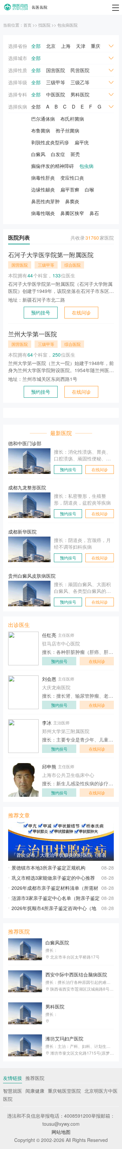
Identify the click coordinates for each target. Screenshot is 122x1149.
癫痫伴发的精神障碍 (52, 165)
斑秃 (75, 154)
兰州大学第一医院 (32, 333)
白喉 (89, 189)
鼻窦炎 (72, 201)
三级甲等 (55, 82)
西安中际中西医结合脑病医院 (76, 974)
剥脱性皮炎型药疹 (50, 142)
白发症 (58, 154)
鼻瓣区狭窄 (72, 213)
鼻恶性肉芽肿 (45, 201)
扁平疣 (82, 142)
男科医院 (79, 94)
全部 (36, 45)
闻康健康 (34, 1090)
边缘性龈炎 (43, 189)
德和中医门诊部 (24, 443)
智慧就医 (12, 1090)
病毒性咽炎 (43, 213)
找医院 (44, 25)
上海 (65, 45)
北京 (51, 45)
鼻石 (94, 213)
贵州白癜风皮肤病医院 (32, 575)
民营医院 (79, 70)
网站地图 (61, 1131)
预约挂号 (40, 312)
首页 (27, 25)
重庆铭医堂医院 (64, 1090)
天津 (80, 45)
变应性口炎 (72, 177)
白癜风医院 (57, 942)
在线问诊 (81, 312)
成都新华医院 (22, 531)
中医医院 (55, 94)
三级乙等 (79, 82)
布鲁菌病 (40, 130)
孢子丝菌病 (67, 130)
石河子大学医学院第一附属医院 (51, 254)
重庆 (95, 45)
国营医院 (55, 70)
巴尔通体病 (43, 118)
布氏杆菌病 (72, 118)
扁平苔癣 (69, 189)
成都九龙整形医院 (27, 487)
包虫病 (86, 165)
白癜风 (38, 154)
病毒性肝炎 (43, 177)
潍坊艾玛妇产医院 (64, 1038)
